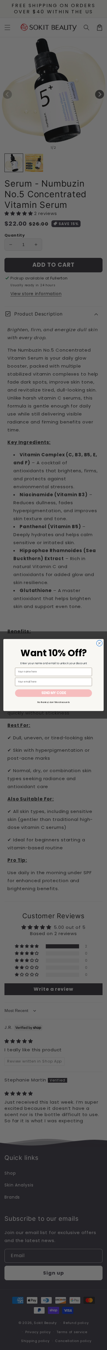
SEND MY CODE (53, 693)
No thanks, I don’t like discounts (53, 702)
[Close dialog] (100, 643)
